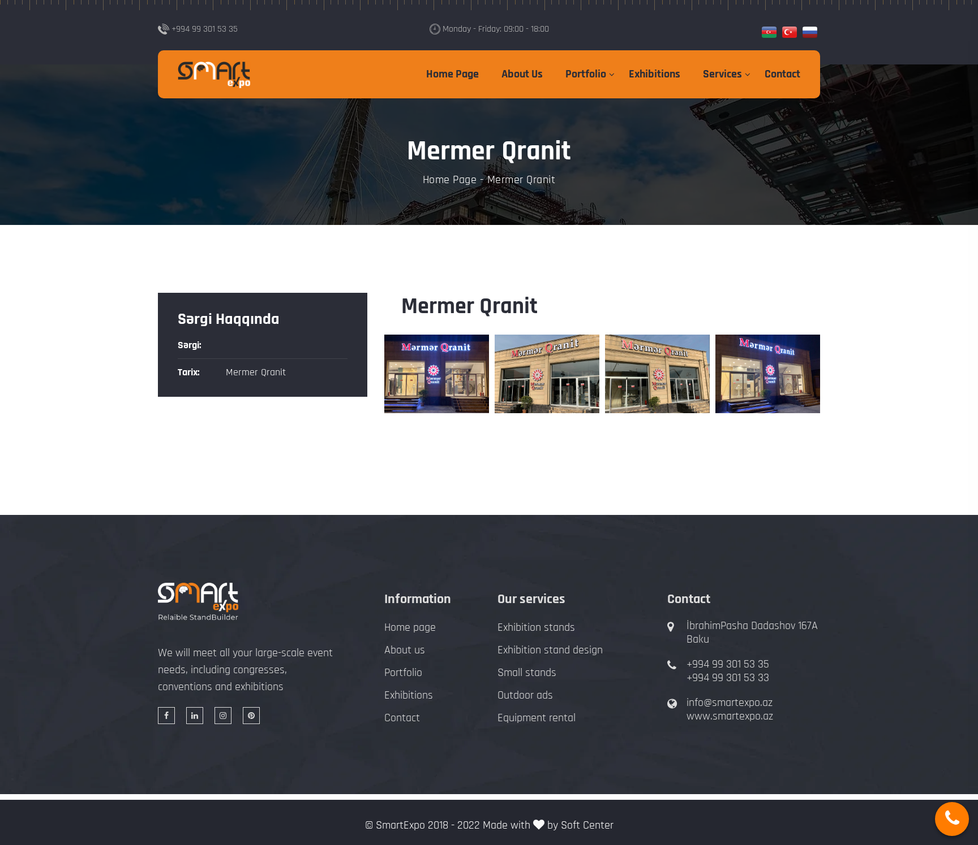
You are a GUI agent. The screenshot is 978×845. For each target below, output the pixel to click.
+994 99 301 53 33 (728, 677)
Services (722, 74)
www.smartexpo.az (730, 716)
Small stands (526, 672)
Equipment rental (536, 717)
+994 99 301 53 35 (728, 664)
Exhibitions (654, 74)
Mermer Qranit (256, 372)
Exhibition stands (536, 627)
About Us (522, 74)
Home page (410, 627)
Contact (782, 74)
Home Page (452, 74)
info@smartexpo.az (730, 702)
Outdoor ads (525, 695)
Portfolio (585, 74)
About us (404, 650)
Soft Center (587, 825)
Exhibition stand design (550, 650)
